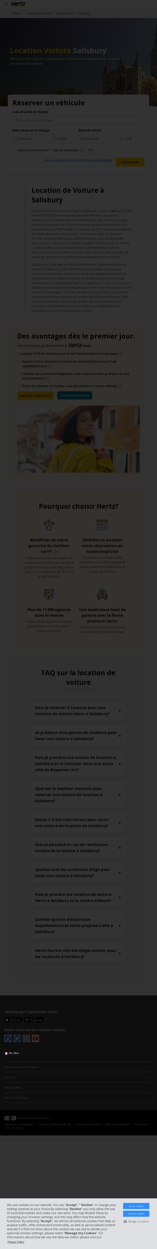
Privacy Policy (15, 1242)
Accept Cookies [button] (136, 1206)
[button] (136, 1221)
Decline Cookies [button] (136, 1213)
